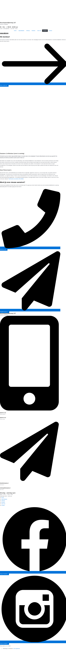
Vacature (45, 30)
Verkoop (28, 30)
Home (15, 30)
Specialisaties (21, 30)
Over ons (39, 30)
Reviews (33, 30)
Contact (50, 30)
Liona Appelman (16, 648)
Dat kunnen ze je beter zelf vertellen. (16, 178)
